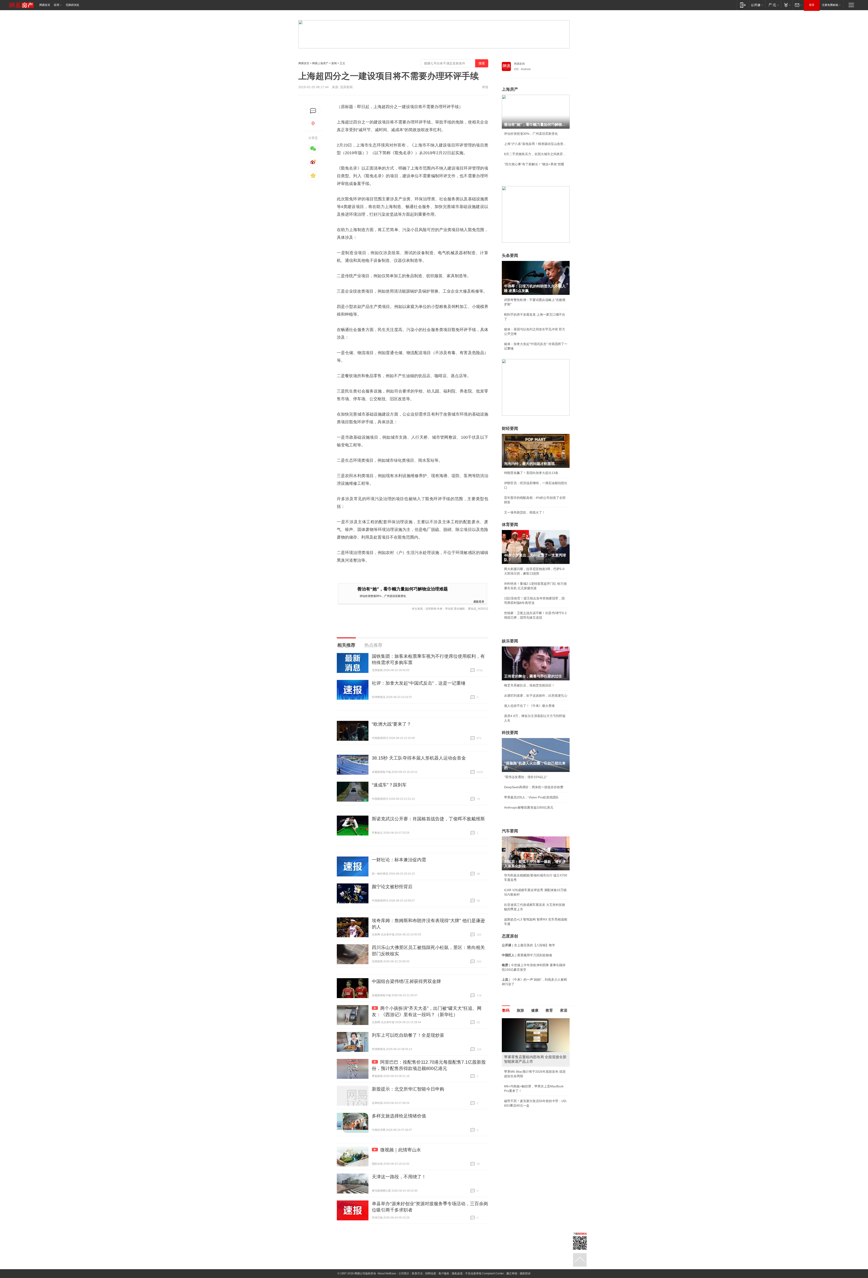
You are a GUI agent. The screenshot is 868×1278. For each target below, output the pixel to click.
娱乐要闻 (510, 641)
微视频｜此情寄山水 (400, 1149)
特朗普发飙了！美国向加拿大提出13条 (531, 473)
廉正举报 (511, 1273)
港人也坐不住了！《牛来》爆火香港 (529, 706)
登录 (811, 5)
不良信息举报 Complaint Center (484, 1273)
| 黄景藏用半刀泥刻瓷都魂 (527, 955)
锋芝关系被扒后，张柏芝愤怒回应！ (529, 685)
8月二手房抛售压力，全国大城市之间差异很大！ (535, 154)
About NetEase (386, 1273)
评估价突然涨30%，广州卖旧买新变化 (383, 596)
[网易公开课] (757, 5)
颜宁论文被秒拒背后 (392, 886)
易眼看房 (478, 601)
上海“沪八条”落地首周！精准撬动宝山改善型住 (535, 144)
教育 (549, 1010)
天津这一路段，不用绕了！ (399, 1176)
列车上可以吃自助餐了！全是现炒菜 (408, 1035)
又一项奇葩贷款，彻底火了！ (524, 512)
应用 (56, 5)
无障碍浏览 (72, 5)
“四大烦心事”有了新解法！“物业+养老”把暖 (534, 164)
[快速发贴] (313, 111)
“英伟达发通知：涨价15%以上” (525, 777)
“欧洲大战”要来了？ (391, 724)
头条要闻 (510, 255)
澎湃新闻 (346, 87)
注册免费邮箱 (830, 5)
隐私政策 (457, 1273)
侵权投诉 (525, 1273)
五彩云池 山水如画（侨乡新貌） (526, 1067)
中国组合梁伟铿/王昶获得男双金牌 (406, 981)
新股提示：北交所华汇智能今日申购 (408, 1088)
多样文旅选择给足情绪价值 (399, 1115)
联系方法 (417, 1273)
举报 (485, 87)
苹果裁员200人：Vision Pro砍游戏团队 (531, 797)
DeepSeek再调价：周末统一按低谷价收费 (533, 787)
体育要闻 (510, 524)
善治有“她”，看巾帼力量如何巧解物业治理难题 (402, 589)
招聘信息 (430, 1273)
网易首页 (44, 5)
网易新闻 (519, 63)
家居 (563, 1010)
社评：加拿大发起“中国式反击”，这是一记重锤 (418, 683)
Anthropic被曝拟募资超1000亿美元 (528, 807)
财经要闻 (510, 428)
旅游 (520, 1010)
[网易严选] (773, 5)
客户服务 (444, 1273)
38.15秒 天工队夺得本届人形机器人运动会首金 (419, 757)
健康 (534, 1010)
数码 (505, 1010)
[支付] (787, 5)
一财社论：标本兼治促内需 (399, 859)
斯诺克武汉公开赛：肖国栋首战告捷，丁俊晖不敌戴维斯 (428, 818)
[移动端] (743, 5)
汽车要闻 (510, 831)
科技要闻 (510, 732)
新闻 (334, 63)
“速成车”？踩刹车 (389, 784)
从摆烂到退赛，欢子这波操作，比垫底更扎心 (535, 695)
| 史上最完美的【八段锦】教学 (528, 945)
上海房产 (510, 89)
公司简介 (404, 1273)
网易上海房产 (320, 63)
